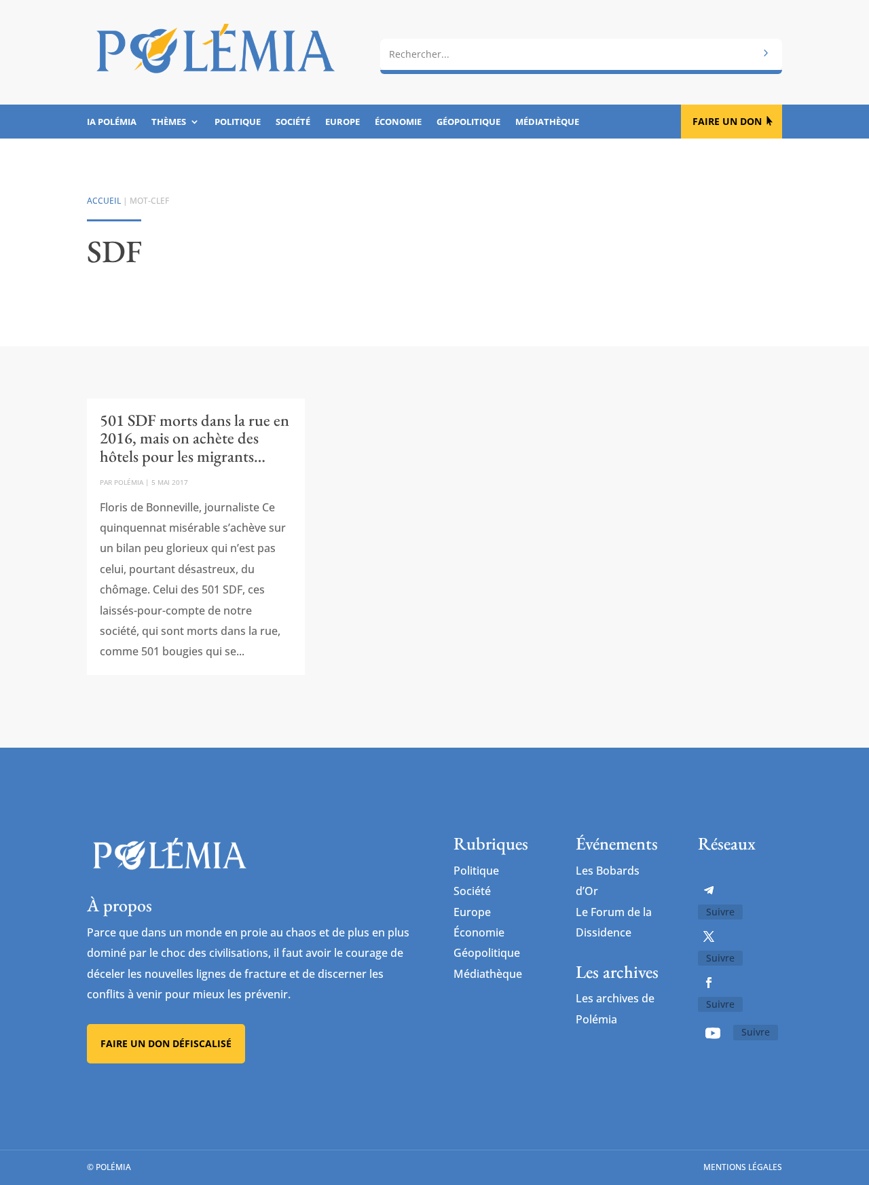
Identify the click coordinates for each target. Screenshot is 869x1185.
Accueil (104, 200)
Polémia (128, 482)
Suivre (720, 911)
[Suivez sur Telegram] (709, 890)
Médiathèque (547, 122)
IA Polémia (111, 122)
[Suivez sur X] (709, 936)
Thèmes (168, 122)
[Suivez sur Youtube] (713, 1033)
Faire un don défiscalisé (166, 1043)
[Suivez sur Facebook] (709, 982)
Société (293, 122)
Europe (342, 122)
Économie (398, 122)
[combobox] (581, 54)
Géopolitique (468, 122)
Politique (238, 122)
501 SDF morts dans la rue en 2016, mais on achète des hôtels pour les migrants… (194, 438)
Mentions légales (742, 1167)
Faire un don (727, 121)
